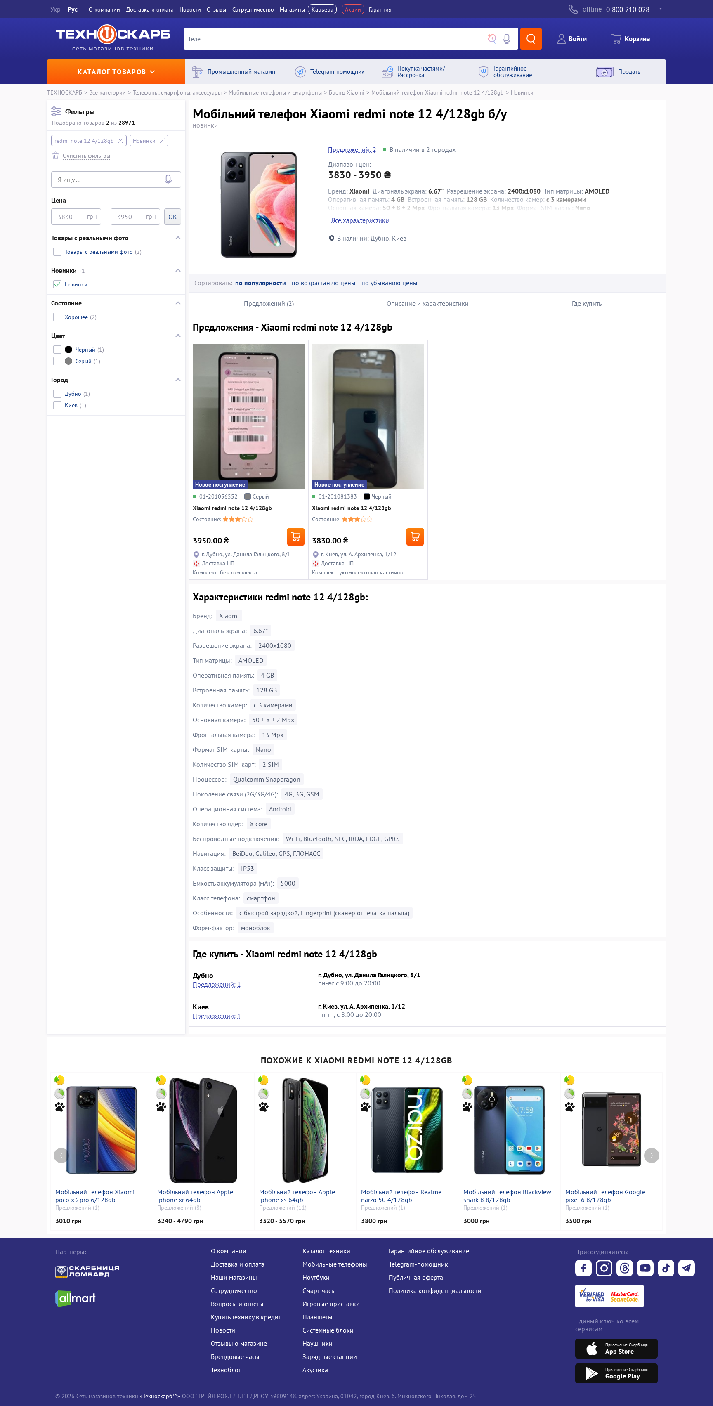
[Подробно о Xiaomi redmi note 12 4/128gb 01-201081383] (368, 416)
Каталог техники (326, 1251)
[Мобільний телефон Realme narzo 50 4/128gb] (407, 1130)
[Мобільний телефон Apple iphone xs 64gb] (305, 1130)
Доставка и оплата (150, 9)
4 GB (267, 675)
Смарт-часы (319, 1290)
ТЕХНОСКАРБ (64, 92)
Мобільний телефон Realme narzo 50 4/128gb (401, 1196)
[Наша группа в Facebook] (583, 1269)
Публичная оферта (416, 1277)
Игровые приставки (331, 1304)
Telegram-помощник (418, 1264)
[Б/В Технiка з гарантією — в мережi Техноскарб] (645, 1269)
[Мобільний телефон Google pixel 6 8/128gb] (611, 1130)
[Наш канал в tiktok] (666, 1269)
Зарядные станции (329, 1356)
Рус (73, 9)
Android (280, 809)
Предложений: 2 (352, 149)
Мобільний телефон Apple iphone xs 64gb (297, 1196)
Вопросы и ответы (237, 1304)
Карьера (322, 9)
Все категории (107, 92)
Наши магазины (234, 1277)
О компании (104, 9)
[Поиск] (531, 39)
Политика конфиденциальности (435, 1290)
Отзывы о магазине (239, 1343)
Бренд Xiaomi (346, 92)
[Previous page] (61, 1155)
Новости (190, 9)
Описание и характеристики (428, 303)
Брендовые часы (235, 1356)
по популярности (260, 283)
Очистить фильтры (86, 155)
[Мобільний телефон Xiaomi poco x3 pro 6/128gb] (101, 1130)
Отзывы (216, 9)
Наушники (317, 1343)
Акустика (315, 1370)
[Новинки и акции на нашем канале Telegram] (686, 1269)
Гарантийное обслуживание (429, 1251)
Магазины (292, 9)
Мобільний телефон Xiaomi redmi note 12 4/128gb (437, 92)
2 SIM (270, 764)
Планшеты (317, 1317)
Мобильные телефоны (334, 1264)
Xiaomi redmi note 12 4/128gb (232, 508)
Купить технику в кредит (246, 1317)
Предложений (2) (269, 303)
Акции (353, 9)
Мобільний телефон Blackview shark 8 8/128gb (507, 1196)
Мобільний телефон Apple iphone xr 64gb (195, 1196)
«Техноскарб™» (160, 1396)
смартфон (261, 898)
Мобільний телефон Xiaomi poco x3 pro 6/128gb (95, 1196)
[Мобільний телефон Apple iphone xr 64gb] (203, 1130)
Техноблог (226, 1370)
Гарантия (380, 9)
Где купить (587, 303)
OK (172, 217)
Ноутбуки (316, 1277)
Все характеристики (360, 220)
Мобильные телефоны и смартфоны (275, 92)
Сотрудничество (253, 9)
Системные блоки (328, 1330)
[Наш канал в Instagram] (604, 1269)
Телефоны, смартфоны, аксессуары (177, 92)
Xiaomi (229, 616)
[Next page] (651, 1155)
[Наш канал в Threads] (624, 1269)
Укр (55, 9)
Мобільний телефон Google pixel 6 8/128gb (605, 1196)
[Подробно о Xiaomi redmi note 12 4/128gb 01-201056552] (249, 416)
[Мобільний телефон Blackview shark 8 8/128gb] (509, 1130)
